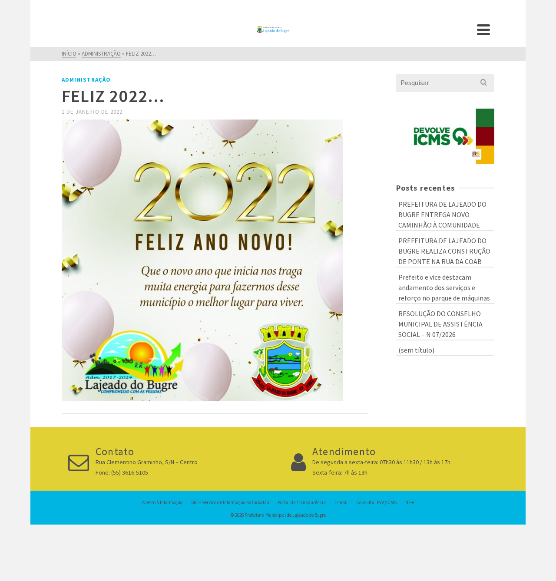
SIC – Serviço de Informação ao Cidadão (230, 502)
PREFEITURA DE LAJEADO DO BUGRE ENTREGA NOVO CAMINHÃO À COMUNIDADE (442, 214)
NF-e (409, 502)
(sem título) (416, 350)
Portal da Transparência (302, 502)
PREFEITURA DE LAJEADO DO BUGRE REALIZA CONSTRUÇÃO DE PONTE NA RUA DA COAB (444, 251)
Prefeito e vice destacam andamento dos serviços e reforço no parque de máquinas (444, 287)
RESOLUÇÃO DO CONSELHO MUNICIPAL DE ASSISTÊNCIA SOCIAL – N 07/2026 (440, 324)
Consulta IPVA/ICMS (376, 502)
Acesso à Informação (162, 502)
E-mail (341, 502)
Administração (86, 79)
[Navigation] (483, 29)
